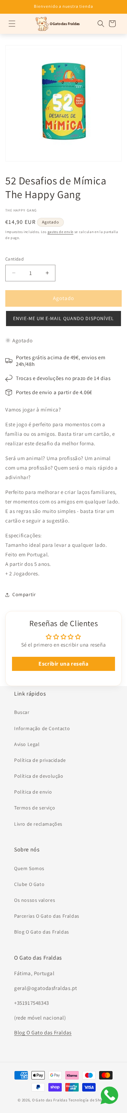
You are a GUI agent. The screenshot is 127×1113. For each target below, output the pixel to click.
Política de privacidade (40, 760)
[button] (12, 23)
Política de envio (33, 792)
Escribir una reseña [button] (63, 663)
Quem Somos (29, 868)
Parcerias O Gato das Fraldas (46, 916)
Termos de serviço (34, 808)
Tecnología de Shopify (88, 1099)
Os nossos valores (34, 900)
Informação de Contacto (42, 728)
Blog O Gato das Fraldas (41, 932)
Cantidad (14, 259)
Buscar (22, 712)
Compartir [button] (24, 594)
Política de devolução (39, 776)
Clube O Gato (29, 884)
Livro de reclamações (38, 824)
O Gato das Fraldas (50, 1099)
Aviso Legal (27, 744)
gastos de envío (61, 232)
